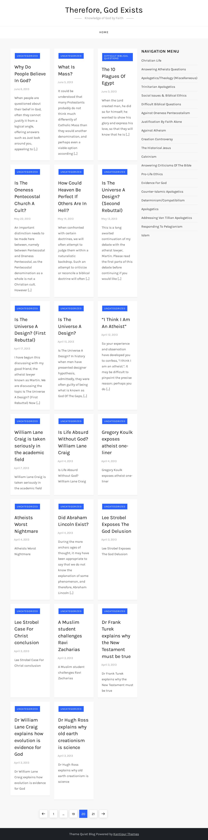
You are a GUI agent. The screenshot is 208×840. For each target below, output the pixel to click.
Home (104, 32)
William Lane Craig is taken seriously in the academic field (29, 445)
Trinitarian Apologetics (158, 87)
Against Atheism (153, 130)
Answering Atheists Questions (163, 69)
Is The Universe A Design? (69, 326)
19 (74, 814)
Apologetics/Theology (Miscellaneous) (169, 78)
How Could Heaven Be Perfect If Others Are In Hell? (72, 196)
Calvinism (148, 156)
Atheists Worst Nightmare (26, 524)
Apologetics (149, 209)
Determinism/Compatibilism (163, 200)
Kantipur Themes (126, 834)
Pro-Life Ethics (152, 174)
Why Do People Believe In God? (30, 73)
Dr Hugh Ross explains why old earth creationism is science (73, 733)
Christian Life (151, 60)
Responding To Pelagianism (161, 226)
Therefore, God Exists (104, 10)
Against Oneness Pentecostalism (165, 113)
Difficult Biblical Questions (116, 57)
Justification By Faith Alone (161, 122)
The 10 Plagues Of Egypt (113, 76)
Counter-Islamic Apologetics (162, 191)
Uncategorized (27, 55)
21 (94, 814)
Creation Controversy (157, 139)
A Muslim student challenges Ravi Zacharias (70, 635)
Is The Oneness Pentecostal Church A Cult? (27, 196)
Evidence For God (154, 183)
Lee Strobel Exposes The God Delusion (116, 524)
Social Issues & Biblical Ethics (163, 95)
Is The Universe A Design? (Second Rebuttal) (113, 196)
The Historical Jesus (156, 148)
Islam (145, 235)
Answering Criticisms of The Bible (166, 165)
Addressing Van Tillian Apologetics (166, 218)
